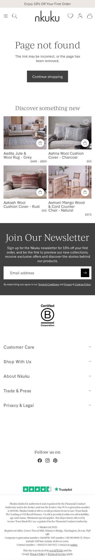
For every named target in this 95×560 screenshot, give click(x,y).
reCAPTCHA (56, 550)
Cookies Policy (83, 284)
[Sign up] (85, 273)
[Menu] (5, 16)
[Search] (14, 16)
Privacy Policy (37, 554)
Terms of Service (57, 554)
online (74, 544)
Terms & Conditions (48, 284)
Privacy (68, 284)
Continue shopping (47, 76)
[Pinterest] (55, 460)
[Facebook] (39, 460)
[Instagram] (47, 460)
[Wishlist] (70, 16)
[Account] (80, 16)
